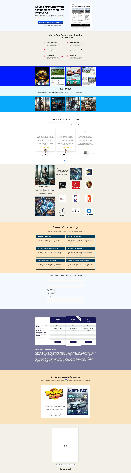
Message (49, 296)
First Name (49, 279)
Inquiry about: (50, 289)
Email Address (50, 284)
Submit (49, 305)
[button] (64, 160)
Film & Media (51, 293)
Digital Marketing (52, 290)
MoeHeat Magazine (52, 292)
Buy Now (57, 342)
